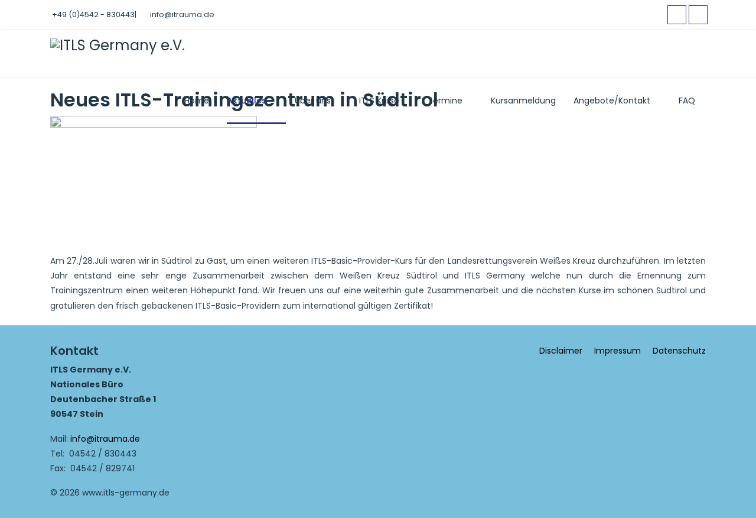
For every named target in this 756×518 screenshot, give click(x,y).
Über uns (313, 100)
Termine (445, 100)
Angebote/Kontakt (611, 100)
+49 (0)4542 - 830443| (94, 14)
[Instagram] (698, 14)
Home (196, 100)
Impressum (617, 351)
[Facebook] (676, 14)
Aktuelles (246, 100)
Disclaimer (560, 351)
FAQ (687, 100)
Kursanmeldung (523, 100)
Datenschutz (679, 351)
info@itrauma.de (182, 14)
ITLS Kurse (379, 100)
